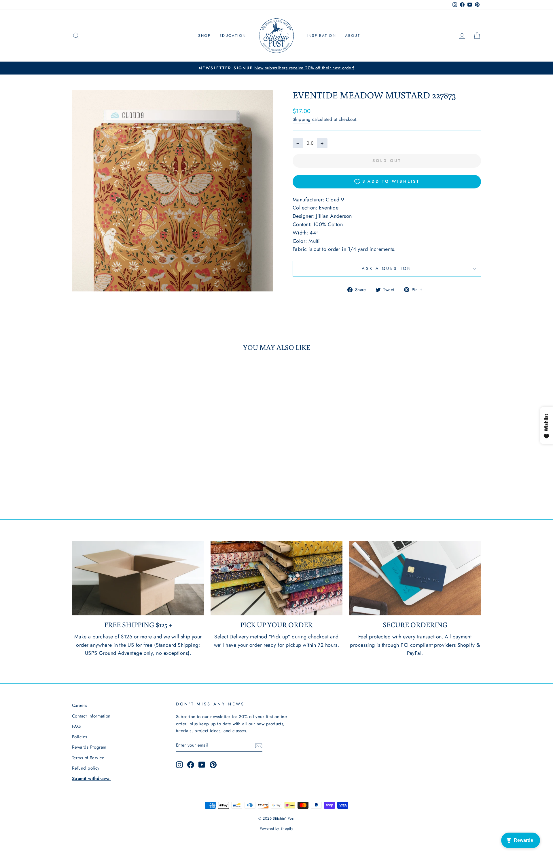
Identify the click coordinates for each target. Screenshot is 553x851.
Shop (204, 35)
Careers (79, 705)
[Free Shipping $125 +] (138, 578)
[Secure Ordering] (415, 578)
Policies (79, 737)
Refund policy (86, 768)
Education (232, 35)
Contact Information (91, 716)
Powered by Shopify (276, 828)
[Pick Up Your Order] (277, 578)
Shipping (302, 119)
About (352, 35)
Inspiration (321, 35)
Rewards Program (89, 747)
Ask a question (387, 268)
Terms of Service (88, 758)
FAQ (76, 726)
